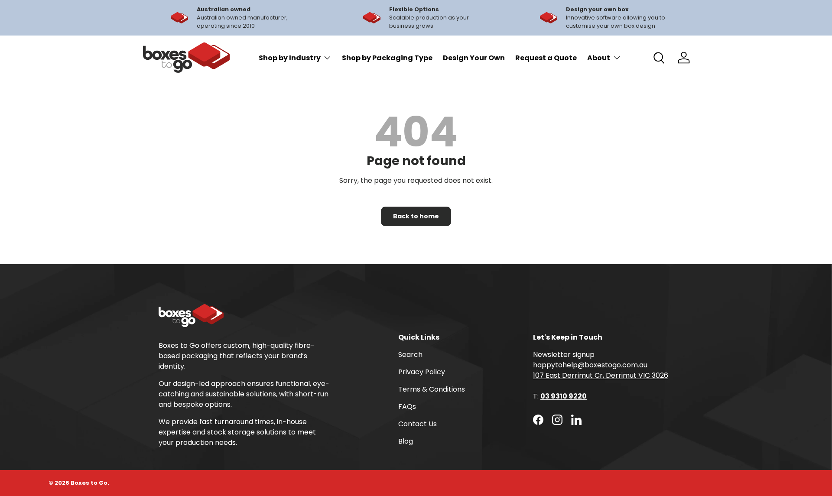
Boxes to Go (89, 483)
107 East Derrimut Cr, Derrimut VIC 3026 (600, 375)
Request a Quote (546, 58)
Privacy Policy (421, 372)
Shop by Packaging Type (387, 58)
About (598, 58)
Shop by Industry (290, 58)
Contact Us (417, 424)
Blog (405, 441)
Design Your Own (474, 58)
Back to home (416, 216)
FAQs (407, 407)
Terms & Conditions (431, 389)
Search (410, 355)
